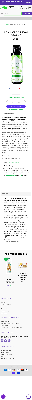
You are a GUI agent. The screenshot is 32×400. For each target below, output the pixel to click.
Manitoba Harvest (13, 162)
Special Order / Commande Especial (11, 327)
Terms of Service (6, 309)
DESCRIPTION (6, 188)
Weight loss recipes (6, 354)
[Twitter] (2, 340)
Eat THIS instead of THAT (8, 358)
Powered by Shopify (16, 366)
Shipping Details (10, 175)
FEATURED (5, 194)
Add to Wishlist (9, 113)
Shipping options (6, 304)
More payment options (16, 109)
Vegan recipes (5, 352)
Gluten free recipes (6, 350)
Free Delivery (5, 325)
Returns (3, 306)
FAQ (20, 175)
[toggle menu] (1, 13)
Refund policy (5, 311)
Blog (2, 356)
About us (3, 302)
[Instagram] (9, 340)
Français (28, 2)
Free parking (5, 321)
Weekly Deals (27, 13)
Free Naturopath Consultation (10, 323)
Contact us (4, 313)
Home (7, 24)
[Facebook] (5, 340)
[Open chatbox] (28, 397)
